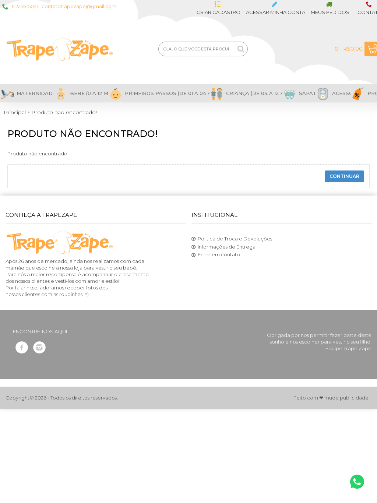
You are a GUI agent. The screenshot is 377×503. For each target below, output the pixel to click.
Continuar (344, 176)
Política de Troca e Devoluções (235, 239)
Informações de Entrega (227, 247)
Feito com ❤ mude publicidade (331, 398)
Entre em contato (219, 254)
